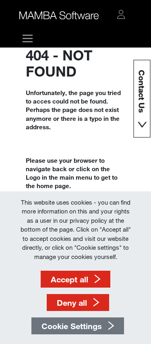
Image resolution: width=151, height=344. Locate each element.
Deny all (72, 302)
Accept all (69, 279)
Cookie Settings (71, 326)
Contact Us (142, 93)
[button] (121, 14)
